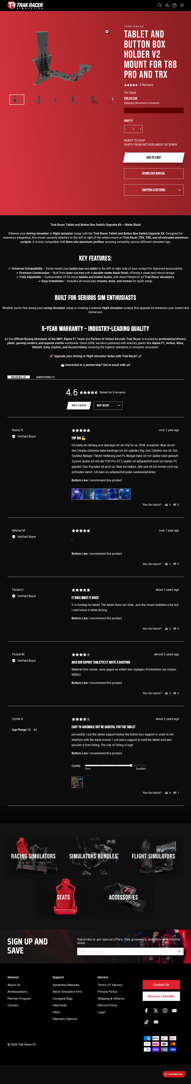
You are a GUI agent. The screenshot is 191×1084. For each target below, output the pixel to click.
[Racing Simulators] (35, 856)
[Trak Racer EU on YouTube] (174, 1013)
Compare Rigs (63, 998)
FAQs (56, 1012)
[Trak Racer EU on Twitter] (155, 1013)
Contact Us (161, 985)
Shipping (129, 102)
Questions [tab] (45, 376)
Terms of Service (110, 985)
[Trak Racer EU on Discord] (156, 1024)
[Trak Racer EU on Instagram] (165, 1013)
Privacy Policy (107, 991)
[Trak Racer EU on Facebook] (146, 1013)
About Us (14, 985)
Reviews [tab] (18, 376)
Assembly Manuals (66, 985)
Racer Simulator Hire (67, 991)
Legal (101, 1012)
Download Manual (153, 173)
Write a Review (79, 405)
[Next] (112, 98)
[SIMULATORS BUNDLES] (95, 856)
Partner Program (19, 998)
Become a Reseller (161, 996)
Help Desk (60, 1005)
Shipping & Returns (153, 190)
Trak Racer (134, 26)
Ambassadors (17, 991)
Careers (13, 1005)
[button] (138, 85)
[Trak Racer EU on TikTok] (146, 1024)
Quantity (128, 121)
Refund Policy (107, 1005)
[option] (59, 59)
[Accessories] (126, 897)
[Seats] (65, 897)
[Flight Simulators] (156, 856)
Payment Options (65, 1019)
